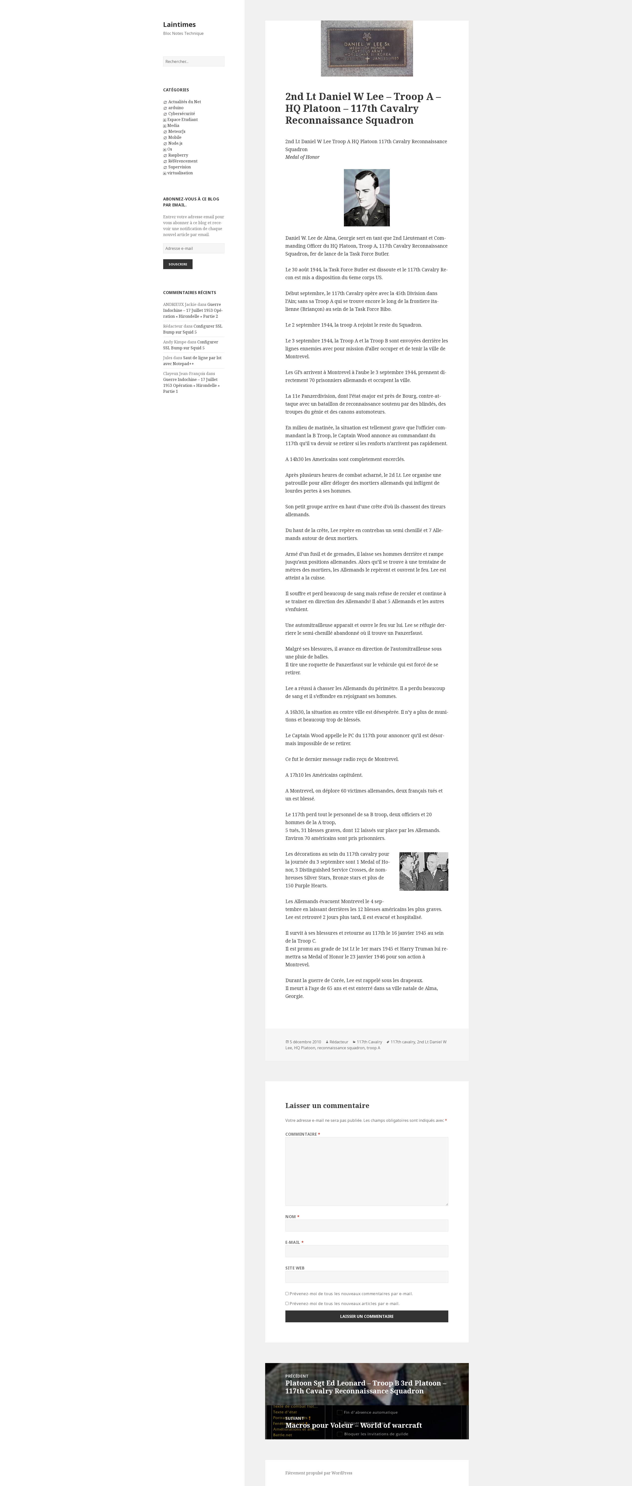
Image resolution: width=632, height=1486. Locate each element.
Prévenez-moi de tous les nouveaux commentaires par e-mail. (351, 1293)
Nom (292, 1216)
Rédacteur (339, 1042)
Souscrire (178, 264)
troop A (373, 1047)
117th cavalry (403, 1042)
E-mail (294, 1242)
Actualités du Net (184, 101)
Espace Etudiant (182, 119)
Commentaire (302, 1134)
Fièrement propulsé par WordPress (318, 1473)
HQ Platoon (304, 1047)
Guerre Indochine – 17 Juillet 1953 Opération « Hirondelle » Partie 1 (191, 385)
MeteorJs (176, 131)
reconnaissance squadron (341, 1047)
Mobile (174, 137)
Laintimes (179, 24)
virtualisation (180, 173)
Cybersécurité (181, 113)
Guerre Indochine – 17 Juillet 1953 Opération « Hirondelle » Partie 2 (193, 310)
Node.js (175, 143)
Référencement (183, 161)
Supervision (179, 167)
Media (173, 125)
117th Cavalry (369, 1042)
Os (169, 149)
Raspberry (178, 155)
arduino (175, 107)
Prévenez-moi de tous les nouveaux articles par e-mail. (345, 1303)
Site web (294, 1268)
